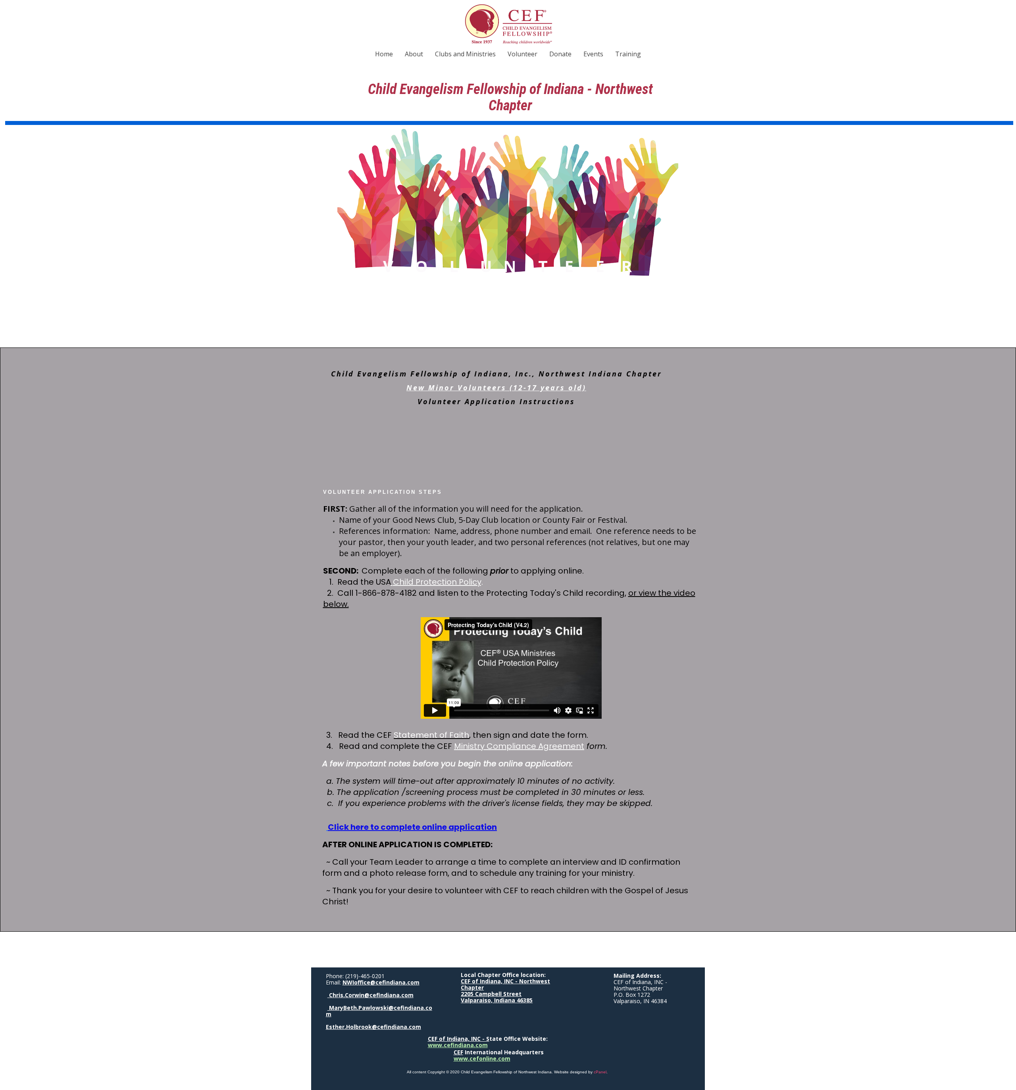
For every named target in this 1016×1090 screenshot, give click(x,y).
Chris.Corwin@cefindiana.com (370, 995)
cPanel (600, 1072)
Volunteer (522, 54)
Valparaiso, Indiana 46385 (497, 1000)
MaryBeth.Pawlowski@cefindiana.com (379, 1011)
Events (593, 54)
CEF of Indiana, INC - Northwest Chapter (505, 984)
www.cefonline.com (482, 1058)
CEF (458, 1052)
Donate (560, 54)
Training (628, 54)
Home (384, 54)
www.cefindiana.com (458, 1045)
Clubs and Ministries (465, 54)
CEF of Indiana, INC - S (458, 1038)
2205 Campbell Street (491, 994)
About (414, 54)
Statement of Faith (431, 735)
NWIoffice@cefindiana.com (381, 982)
